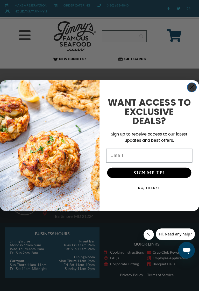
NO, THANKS (149, 188)
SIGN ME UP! (149, 172)
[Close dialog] (191, 87)
